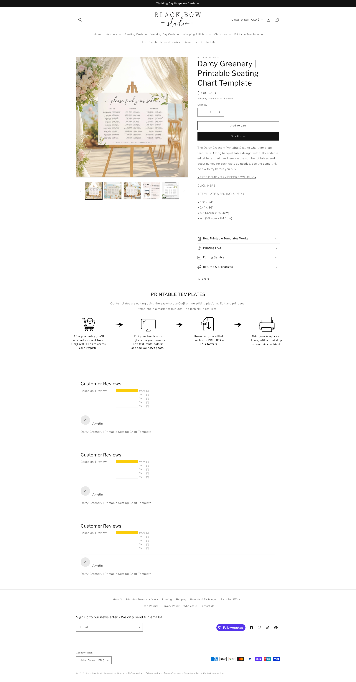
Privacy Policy (171, 606)
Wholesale (190, 606)
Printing (167, 599)
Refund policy (135, 673)
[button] (80, 20)
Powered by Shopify (114, 673)
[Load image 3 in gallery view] (132, 190)
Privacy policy (153, 673)
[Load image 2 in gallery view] (112, 190)
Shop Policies (150, 606)
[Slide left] (80, 191)
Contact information (213, 673)
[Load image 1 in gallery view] (93, 190)
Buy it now (238, 136)
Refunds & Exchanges (203, 599)
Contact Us (207, 606)
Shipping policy (192, 673)
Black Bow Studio (94, 673)
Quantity (202, 104)
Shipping (202, 98)
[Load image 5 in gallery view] (170, 190)
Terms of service (172, 673)
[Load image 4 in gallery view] (151, 190)
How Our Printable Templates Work (135, 599)
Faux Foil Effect (230, 599)
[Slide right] (184, 191)
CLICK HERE (206, 186)
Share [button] (205, 279)
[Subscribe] (138, 627)
